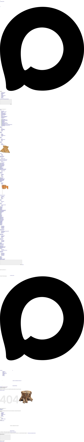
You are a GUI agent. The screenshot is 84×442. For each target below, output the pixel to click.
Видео (2, 97)
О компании (2, 412)
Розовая (1, 258)
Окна (1, 115)
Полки (2, 183)
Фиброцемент (1, 217)
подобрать (1, 370)
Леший (1, 132)
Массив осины (3, 253)
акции (23, 264)
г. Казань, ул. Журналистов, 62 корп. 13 (16, 380)
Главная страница (3, 92)
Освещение (5, 122)
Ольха (2, 130)
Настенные (2, 174)
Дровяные (1, 221)
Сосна (2, 143)
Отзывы (2, 96)
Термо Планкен (1, 244)
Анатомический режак (9, 124)
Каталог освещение (3, 114)
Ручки (0, 200)
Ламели (1, 216)
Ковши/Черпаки (2, 180)
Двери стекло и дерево (3, 111)
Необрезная (2, 236)
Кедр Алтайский (3, 129)
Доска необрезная (3, 135)
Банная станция (3, 170)
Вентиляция (6, 120)
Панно (4, 125)
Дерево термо (6, 123)
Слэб (1, 133)
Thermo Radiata (3, 231)
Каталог (1, 91)
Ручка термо (2, 201)
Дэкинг (2, 205)
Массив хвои (2, 255)
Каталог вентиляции (3, 112)
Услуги (2, 94)
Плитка (1, 215)
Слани (0, 203)
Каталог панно (3, 117)
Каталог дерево (3, 113)
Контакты (4, 375)
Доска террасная (2, 163)
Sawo (1, 197)
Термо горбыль (3, 235)
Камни (4, 121)
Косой (2, 154)
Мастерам (2, 93)
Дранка (1, 142)
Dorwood (1, 248)
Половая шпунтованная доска (3, 160)
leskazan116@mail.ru (14, 385)
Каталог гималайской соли (4, 116)
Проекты (4, 371)
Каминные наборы (2, 179)
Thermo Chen (2, 241)
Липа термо (2, 232)
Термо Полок (1, 239)
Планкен (1, 153)
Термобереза (2, 228)
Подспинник (1, 168)
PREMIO (1, 222)
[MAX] (42, 90)
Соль (1, 175)
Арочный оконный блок (2, 210)
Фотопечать (2, 249)
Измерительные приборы (3, 169)
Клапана (1, 208)
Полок (0, 137)
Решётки (1, 209)
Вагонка (1, 127)
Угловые (2, 176)
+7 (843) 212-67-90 (2, 1)
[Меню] (0, 0)
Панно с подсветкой (2, 259)
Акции (2, 418)
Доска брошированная (2, 247)
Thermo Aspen (2, 226)
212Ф (2, 171)
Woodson (2, 198)
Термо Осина (2, 227)
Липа (1, 128)
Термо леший (1, 234)
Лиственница (2, 144)
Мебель (1, 181)
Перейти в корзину (2, 441)
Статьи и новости (3, 414)
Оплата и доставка (3, 95)
